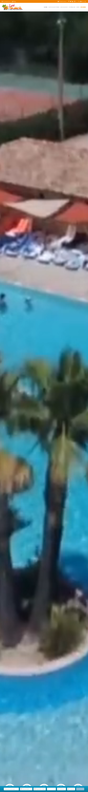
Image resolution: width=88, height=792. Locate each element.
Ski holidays (64, 7)
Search (80, 789)
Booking (83, 7)
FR (79, 1)
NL (83, 1)
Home (45, 7)
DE (85, 1)
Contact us (7, 1)
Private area (62, 1)
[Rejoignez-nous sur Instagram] (74, 1)
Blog (14, 1)
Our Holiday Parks (53, 7)
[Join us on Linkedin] (72, 1)
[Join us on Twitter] (70, 1)
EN (81, 1)
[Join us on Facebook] (68, 1)
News (78, 7)
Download (72, 7)
